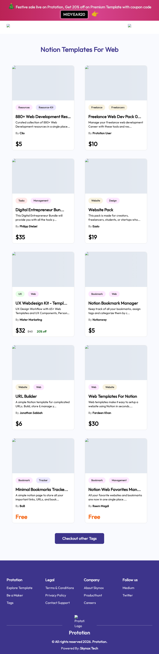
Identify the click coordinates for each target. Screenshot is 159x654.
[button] (79, 538)
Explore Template (20, 588)
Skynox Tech (89, 648)
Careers (90, 603)
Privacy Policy (55, 595)
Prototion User (102, 133)
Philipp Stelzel (28, 226)
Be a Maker (15, 595)
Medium (128, 588)
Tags (10, 603)
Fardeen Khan (102, 413)
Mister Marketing (31, 320)
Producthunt (93, 595)
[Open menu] (12, 27)
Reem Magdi (101, 506)
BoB (22, 506)
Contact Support (57, 603)
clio (22, 133)
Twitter (128, 595)
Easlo (96, 226)
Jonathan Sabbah (31, 413)
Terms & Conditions (59, 588)
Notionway (100, 320)
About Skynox (94, 588)
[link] (25, 107)
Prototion (79, 632)
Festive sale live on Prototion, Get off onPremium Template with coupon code (79, 9)
